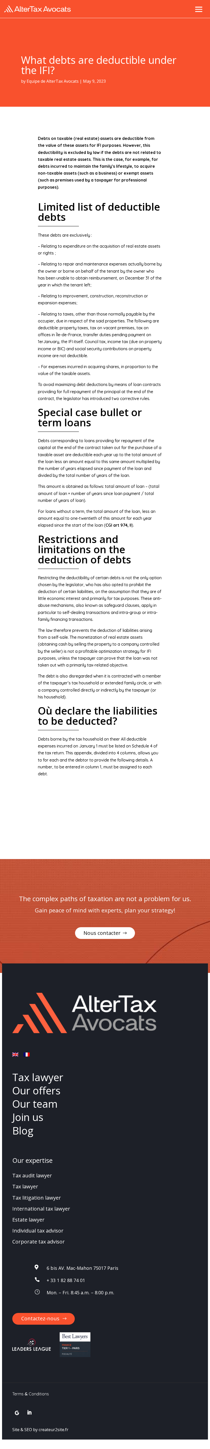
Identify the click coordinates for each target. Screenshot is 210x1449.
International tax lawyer (41, 1208)
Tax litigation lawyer (36, 1197)
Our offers (36, 1090)
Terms (18, 1393)
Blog (22, 1131)
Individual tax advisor (38, 1230)
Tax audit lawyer (32, 1175)
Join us (27, 1117)
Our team (35, 1104)
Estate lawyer (28, 1219)
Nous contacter (102, 932)
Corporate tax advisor (38, 1241)
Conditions (39, 1393)
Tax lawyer (37, 1077)
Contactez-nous (40, 1318)
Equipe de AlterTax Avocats (53, 81)
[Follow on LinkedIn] (29, 1413)
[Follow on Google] (17, 1412)
